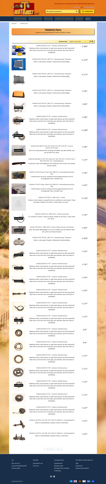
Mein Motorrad (20, 19)
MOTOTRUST (19, 481)
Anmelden (76, 7)
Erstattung (57, 470)
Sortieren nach (63, 41)
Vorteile (79, 19)
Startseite (14, 23)
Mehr (87, 19)
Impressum (79, 466)
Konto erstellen (88, 7)
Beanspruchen (58, 466)
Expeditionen (58, 463)
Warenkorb (88, 11)
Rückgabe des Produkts (61, 468)
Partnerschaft (16, 468)
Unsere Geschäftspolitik (19, 466)
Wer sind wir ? (16, 463)
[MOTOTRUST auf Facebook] (51, 476)
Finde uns (36, 466)
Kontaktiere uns (38, 463)
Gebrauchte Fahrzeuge (64, 19)
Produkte (48, 19)
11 (58, 449)
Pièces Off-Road (35, 19)
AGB (77, 463)
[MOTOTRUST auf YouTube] (54, 476)
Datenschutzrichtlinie (82, 468)
